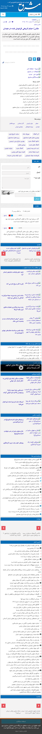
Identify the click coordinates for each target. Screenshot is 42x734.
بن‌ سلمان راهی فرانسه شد (31, 629)
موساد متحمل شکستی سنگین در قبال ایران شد (26, 607)
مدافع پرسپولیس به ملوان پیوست (30, 465)
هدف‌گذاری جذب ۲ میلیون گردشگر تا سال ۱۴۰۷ (25, 602)
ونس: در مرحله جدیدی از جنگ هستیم (28, 509)
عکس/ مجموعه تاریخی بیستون (30, 110)
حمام (37, 123)
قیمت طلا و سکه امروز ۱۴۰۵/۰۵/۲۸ (29, 353)
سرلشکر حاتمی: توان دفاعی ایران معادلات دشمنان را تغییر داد (22, 643)
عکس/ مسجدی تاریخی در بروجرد (29, 96)
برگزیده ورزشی (36, 374)
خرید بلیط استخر (34, 152)
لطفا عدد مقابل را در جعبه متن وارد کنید (29, 191)
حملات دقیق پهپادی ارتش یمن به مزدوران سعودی (25, 684)
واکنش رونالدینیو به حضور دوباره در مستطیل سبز (25, 487)
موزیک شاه (26, 134)
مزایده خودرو (8, 148)
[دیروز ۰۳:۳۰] (11, 704)
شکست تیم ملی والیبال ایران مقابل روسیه (27, 610)
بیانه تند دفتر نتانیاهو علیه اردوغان (29, 503)
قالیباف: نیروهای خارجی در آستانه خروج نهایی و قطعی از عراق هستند (23, 595)
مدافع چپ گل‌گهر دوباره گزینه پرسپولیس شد (26, 673)
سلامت (38, 697)
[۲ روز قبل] (32, 334)
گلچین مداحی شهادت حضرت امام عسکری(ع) (26, 459)
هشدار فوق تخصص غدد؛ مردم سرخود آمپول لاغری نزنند (23, 500)
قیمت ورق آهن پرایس (18, 152)
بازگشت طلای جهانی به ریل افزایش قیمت (27, 358)
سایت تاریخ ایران (14, 134)
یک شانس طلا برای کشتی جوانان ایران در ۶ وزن (26, 613)
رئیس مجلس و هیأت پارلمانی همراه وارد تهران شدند (24, 495)
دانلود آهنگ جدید (33, 141)
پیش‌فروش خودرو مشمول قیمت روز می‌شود (32, 260)
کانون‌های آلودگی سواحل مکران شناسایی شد (26, 551)
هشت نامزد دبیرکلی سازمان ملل (30, 577)
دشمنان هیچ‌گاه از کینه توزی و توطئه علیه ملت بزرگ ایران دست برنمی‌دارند (22, 566)
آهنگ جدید (19, 148)
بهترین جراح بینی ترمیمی (16, 141)
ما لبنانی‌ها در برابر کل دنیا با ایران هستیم (27, 514)
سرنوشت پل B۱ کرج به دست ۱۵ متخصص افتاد (26, 616)
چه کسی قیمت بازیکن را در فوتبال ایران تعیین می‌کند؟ (24, 545)
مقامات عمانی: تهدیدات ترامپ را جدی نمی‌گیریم (26, 676)
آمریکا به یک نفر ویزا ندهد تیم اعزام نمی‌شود (13, 403)
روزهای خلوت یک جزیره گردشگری (13, 443)
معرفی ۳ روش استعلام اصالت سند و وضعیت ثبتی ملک (12, 320)
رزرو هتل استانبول (13, 138)
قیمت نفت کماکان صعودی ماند (30, 355)
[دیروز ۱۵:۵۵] (32, 287)
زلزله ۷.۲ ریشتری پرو (33, 548)
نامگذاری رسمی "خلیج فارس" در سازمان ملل (27, 481)
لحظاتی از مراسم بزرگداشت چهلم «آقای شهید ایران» (24, 583)
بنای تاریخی (30, 123)
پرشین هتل (21, 145)
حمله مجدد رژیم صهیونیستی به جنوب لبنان (27, 634)
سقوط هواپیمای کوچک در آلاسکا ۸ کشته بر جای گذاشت (23, 651)
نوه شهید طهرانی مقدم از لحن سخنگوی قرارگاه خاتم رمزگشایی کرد (21, 489)
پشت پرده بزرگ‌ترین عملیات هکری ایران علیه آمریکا (13, 308)
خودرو (39, 244)
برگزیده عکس (36, 415)
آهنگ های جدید (34, 145)
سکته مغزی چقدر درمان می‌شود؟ (13, 712)
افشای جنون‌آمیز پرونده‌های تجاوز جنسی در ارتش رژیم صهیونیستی (20, 498)
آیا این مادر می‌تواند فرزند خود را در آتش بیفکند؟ (26, 492)
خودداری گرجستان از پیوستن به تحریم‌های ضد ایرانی (24, 473)
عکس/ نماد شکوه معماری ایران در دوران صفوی (26, 107)
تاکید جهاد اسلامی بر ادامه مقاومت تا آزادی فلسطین (25, 648)
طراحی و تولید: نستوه (21, 731)
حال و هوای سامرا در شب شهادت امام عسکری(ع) (13, 432)
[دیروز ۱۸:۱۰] (32, 382)
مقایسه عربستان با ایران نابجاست (30, 506)
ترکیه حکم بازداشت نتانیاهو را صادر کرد (13, 273)
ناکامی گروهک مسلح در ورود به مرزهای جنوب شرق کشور (31, 534)
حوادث (39, 519)
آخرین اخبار (37, 542)
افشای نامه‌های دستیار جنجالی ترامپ (29, 626)
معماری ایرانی (19, 127)
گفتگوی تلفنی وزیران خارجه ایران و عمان (28, 605)
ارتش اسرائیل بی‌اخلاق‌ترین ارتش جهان (28, 659)
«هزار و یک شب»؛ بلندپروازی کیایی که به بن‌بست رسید (23, 512)
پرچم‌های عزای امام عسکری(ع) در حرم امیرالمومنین (13, 420)
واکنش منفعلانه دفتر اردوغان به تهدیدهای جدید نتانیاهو (23, 575)
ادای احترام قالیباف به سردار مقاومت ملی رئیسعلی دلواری (23, 476)
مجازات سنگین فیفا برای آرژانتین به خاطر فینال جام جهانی (13, 379)
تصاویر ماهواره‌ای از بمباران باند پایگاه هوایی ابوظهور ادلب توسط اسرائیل (22, 469)
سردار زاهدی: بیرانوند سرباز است (30, 557)
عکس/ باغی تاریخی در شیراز (31, 102)
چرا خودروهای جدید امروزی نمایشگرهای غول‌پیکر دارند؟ (12, 260)
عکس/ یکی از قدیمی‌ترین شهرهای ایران (27, 91)
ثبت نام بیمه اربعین (33, 148)
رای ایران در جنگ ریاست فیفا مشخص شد (27, 640)
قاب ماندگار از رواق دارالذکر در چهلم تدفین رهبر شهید (24, 670)
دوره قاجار (12, 123)
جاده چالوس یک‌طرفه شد (32, 679)
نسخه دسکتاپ (21, 721)
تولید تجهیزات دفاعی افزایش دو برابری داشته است (25, 562)
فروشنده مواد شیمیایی (32, 155)
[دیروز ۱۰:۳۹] (32, 310)
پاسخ (5, 215)
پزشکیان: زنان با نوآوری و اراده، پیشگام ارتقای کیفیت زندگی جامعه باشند (22, 571)
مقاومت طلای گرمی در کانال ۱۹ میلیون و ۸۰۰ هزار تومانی (23, 347)
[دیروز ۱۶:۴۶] (32, 275)
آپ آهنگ (36, 134)
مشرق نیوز (25, 5)
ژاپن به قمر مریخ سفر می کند (14, 284)
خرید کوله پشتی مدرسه (14, 155)
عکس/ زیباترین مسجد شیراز (31, 99)
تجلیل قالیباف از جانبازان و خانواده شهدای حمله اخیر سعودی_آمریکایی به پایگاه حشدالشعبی (26, 691)
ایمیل (38, 172)
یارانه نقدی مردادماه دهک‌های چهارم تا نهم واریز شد (12, 331)
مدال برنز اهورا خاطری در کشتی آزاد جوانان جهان (25, 580)
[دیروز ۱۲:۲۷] (32, 299)
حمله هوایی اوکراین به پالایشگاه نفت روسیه (27, 645)
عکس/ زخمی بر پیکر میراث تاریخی (29, 88)
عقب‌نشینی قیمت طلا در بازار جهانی (29, 350)
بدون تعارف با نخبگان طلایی (31, 559)
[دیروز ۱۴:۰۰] (32, 423)
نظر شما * (37, 178)
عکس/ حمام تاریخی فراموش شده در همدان (21, 28)
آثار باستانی (21, 123)
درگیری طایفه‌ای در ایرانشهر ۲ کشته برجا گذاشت (12, 534)
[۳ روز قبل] (31, 252)
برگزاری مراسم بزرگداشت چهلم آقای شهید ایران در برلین (23, 657)
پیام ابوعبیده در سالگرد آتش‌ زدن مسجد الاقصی (26, 682)
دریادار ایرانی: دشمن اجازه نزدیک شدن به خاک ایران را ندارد (22, 665)
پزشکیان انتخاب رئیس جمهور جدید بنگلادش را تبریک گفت (23, 687)
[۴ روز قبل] (11, 252)
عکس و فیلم (33, 14)
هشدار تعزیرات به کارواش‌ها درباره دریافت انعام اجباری (23, 554)
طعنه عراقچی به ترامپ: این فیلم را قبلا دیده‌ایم (26, 632)
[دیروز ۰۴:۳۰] (32, 322)
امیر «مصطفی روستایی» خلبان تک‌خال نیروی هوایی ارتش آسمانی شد (22, 619)
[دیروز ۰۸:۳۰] (31, 704)
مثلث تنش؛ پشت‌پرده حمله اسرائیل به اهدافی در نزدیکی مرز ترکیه (12, 296)
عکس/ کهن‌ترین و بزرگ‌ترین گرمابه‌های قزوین (26, 93)
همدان (37, 127)
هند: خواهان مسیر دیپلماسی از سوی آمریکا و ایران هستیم (23, 588)
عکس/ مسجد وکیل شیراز (31, 105)
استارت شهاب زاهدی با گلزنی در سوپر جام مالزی (25, 623)
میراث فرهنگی (29, 127)
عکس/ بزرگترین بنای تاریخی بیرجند (29, 113)
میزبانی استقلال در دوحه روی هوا (30, 599)
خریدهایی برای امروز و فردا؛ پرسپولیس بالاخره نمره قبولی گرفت (13, 391)
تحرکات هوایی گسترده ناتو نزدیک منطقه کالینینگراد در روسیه (22, 654)
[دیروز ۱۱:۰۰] (32, 434)
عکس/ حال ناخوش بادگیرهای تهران (29, 85)
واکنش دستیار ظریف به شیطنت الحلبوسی (27, 478)
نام (39, 167)
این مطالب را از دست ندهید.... (31, 268)
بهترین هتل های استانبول (31, 138)
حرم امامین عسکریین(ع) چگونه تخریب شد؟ (27, 462)
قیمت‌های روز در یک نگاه (33, 344)
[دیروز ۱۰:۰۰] (21, 367)
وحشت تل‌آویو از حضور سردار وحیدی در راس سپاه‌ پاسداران (22, 484)
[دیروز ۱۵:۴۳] (31, 527)
